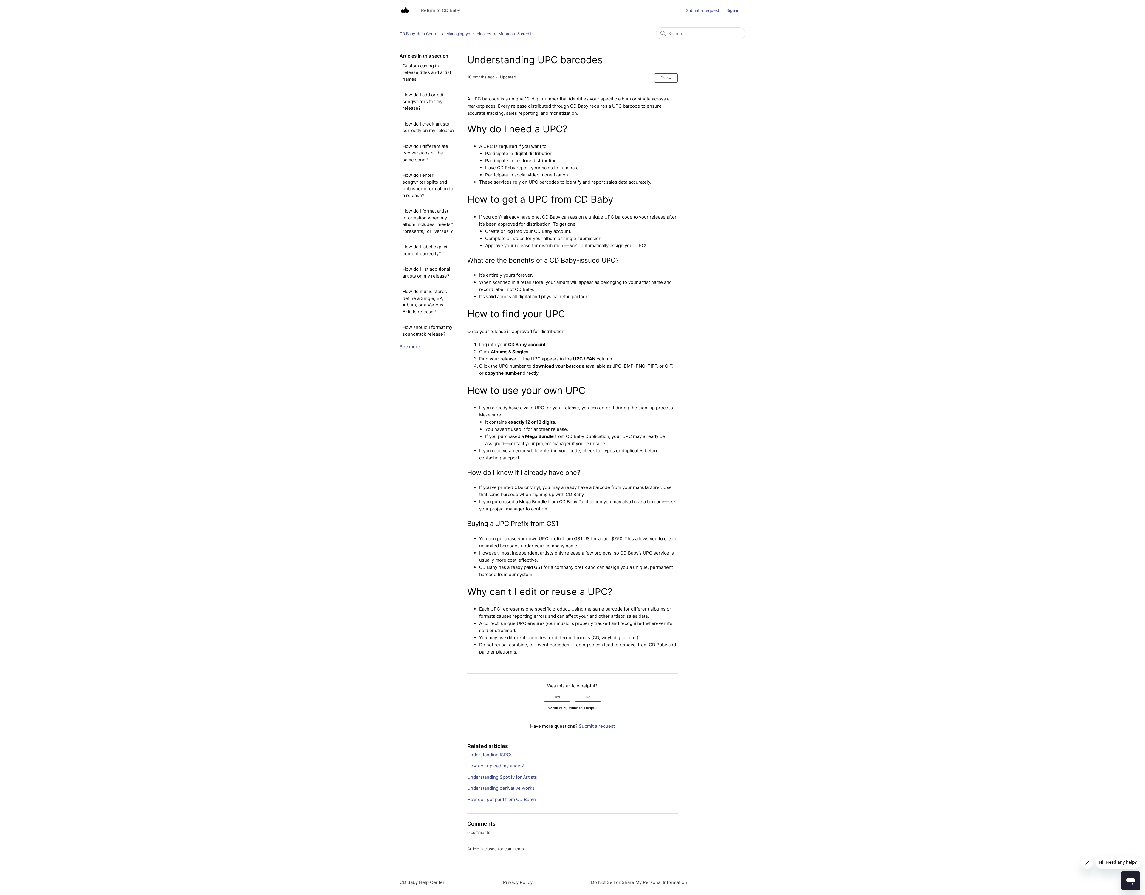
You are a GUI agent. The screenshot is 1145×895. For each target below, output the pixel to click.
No (588, 697)
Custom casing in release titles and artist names (427, 72)
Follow (665, 77)
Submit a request (702, 10)
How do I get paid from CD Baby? (502, 799)
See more (410, 346)
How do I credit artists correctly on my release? (429, 127)
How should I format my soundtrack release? (427, 330)
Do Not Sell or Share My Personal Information (639, 882)
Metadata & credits (516, 33)
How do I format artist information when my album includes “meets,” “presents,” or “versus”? (428, 221)
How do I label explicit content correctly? (426, 250)
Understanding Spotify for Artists (502, 777)
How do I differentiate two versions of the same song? (425, 152)
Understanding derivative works (501, 788)
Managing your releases (468, 33)
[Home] (405, 10)
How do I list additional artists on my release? (426, 272)
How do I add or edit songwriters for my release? (424, 101)
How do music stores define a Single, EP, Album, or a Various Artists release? (425, 302)
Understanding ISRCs (490, 755)
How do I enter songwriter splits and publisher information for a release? (429, 185)
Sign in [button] (732, 10)
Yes (557, 697)
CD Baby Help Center (419, 33)
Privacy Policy (518, 882)
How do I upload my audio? (495, 766)
